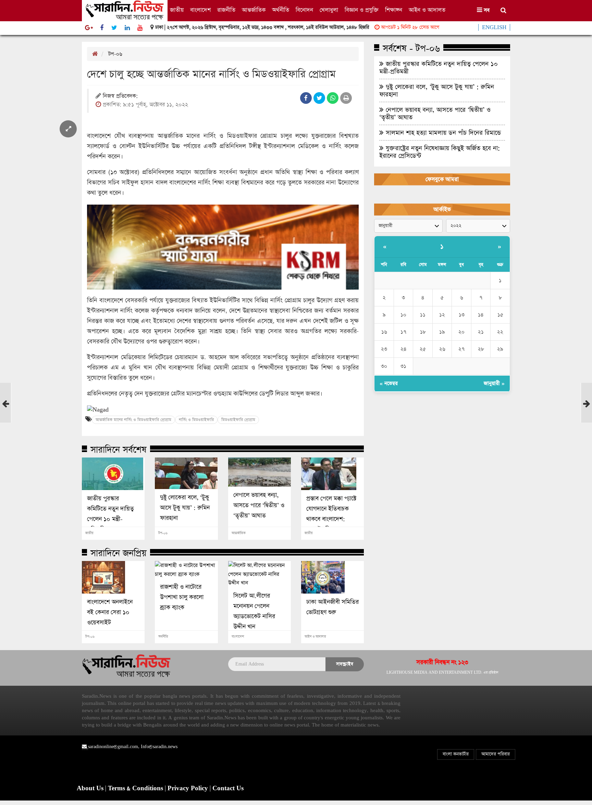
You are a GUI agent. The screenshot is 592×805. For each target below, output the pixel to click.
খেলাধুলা (329, 10)
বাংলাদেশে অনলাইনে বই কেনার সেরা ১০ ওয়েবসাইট (110, 612)
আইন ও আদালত (427, 10)
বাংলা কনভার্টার (456, 754)
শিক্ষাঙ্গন (393, 10)
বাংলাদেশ (200, 10)
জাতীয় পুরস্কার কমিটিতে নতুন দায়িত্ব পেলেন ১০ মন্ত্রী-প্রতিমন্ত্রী (110, 514)
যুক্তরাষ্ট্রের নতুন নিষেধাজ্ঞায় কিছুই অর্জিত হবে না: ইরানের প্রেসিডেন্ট (439, 152)
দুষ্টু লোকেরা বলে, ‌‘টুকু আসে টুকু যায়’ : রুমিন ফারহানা (185, 507)
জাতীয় (177, 10)
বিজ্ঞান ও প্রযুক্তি (362, 10)
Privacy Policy (189, 788)
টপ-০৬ (115, 54)
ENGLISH (494, 27)
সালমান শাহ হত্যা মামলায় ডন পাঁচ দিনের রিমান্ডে (442, 133)
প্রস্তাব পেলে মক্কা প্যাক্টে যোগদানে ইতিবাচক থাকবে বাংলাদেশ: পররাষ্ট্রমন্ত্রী (331, 514)
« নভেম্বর (389, 383)
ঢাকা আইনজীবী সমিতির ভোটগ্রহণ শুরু (332, 607)
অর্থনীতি (280, 10)
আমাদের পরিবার (495, 754)
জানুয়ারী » (494, 383)
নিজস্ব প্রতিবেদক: (120, 96)
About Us (91, 788)
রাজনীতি (226, 10)
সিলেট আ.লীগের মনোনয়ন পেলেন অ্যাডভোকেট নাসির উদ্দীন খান (254, 611)
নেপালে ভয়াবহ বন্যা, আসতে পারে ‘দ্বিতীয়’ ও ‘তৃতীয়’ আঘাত (258, 505)
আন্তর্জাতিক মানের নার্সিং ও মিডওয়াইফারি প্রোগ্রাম (133, 420)
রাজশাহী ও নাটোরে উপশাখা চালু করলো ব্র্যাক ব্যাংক (182, 597)
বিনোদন (304, 10)
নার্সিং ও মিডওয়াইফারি (196, 420)
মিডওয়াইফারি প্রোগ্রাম (238, 420)
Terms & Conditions (136, 788)
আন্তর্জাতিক (254, 10)
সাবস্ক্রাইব (344, 664)
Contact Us (228, 788)
